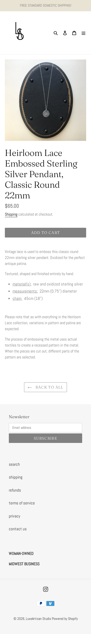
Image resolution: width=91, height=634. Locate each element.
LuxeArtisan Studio (38, 618)
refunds (15, 490)
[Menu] (83, 32)
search (14, 464)
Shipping (11, 214)
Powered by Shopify (65, 618)
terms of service (22, 503)
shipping (16, 477)
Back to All (48, 387)
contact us (18, 529)
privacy (14, 516)
